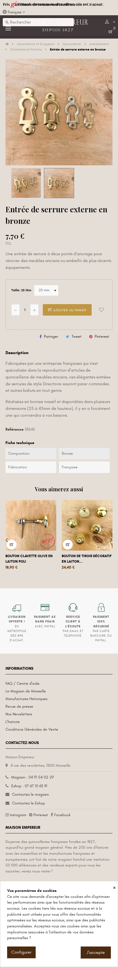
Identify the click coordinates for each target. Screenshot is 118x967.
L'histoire (12, 721)
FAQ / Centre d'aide (22, 683)
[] (11, 544)
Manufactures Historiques (26, 698)
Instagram (18, 815)
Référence (14, 429)
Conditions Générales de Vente (31, 729)
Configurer (21, 952)
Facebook (62, 815)
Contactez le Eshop (28, 803)
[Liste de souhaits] (101, 310)
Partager (51, 336)
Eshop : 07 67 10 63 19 (29, 786)
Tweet (77, 336)
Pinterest (102, 336)
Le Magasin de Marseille (25, 691)
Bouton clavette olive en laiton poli (29, 559)
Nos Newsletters (18, 714)
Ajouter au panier (69, 310)
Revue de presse (19, 706)
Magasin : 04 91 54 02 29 (32, 777)
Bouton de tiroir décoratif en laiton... (87, 559)
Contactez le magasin (30, 794)
